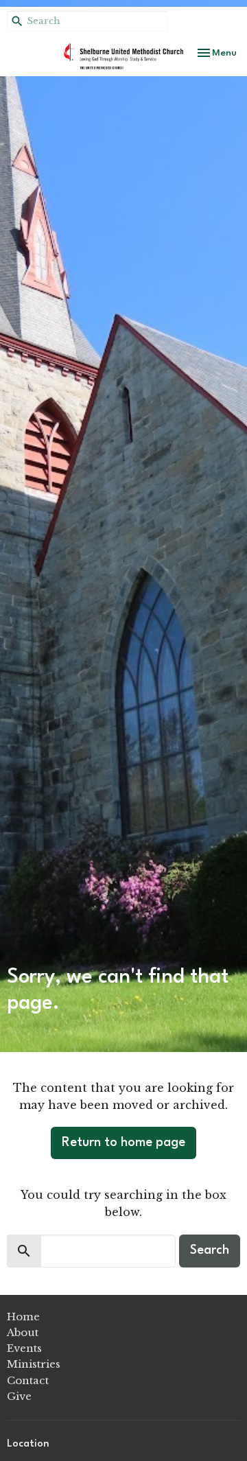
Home (23, 1316)
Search (209, 1250)
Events (24, 1348)
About (22, 1332)
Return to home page (123, 1142)
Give (19, 1396)
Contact (28, 1380)
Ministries (33, 1363)
